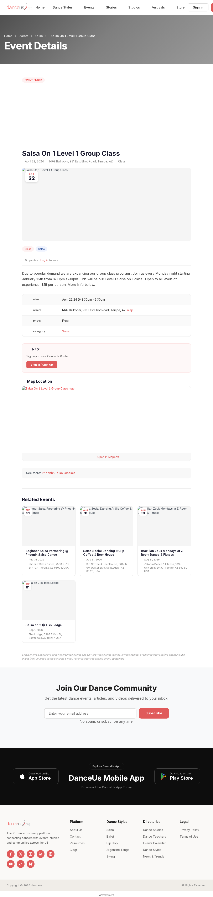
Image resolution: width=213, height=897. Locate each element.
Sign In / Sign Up (42, 364)
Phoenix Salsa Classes (59, 473)
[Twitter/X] (21, 854)
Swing (110, 856)
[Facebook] (11, 854)
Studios (134, 7)
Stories (112, 7)
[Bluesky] (31, 864)
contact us (117, 658)
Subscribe (154, 713)
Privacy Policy (189, 830)
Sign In (198, 7)
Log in (44, 260)
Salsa (39, 36)
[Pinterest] (50, 854)
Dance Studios (153, 830)
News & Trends (153, 856)
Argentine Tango (118, 850)
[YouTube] (11, 864)
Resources (77, 843)
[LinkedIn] (41, 854)
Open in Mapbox (108, 456)
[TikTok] (21, 864)
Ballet (110, 836)
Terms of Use (189, 836)
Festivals (158, 7)
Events (89, 7)
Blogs (74, 850)
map (130, 310)
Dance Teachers (154, 836)
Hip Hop (112, 843)
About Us (76, 830)
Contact (75, 836)
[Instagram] (31, 854)
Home (40, 7)
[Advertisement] (106, 117)
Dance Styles (63, 7)
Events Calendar (154, 843)
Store (180, 7)
